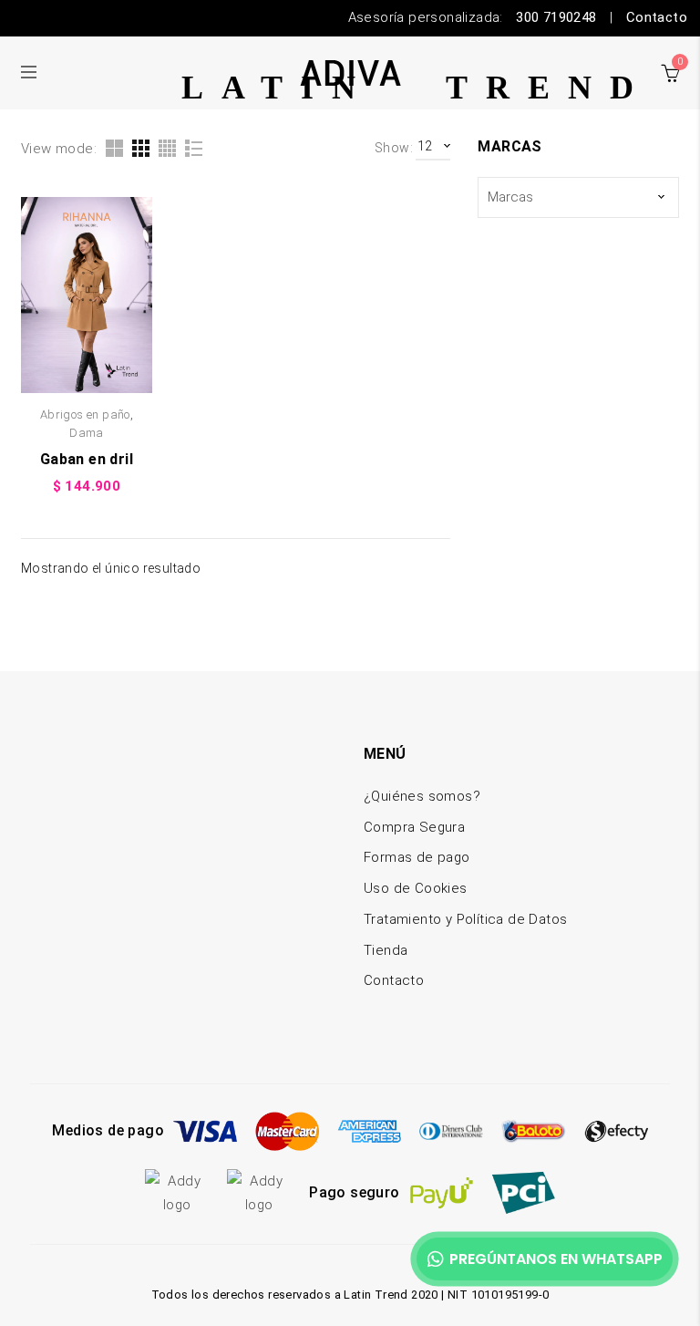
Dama (86, 433)
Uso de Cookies (416, 888)
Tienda (385, 950)
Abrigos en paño (85, 414)
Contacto (656, 17)
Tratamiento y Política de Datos (465, 919)
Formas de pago (417, 857)
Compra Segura (414, 827)
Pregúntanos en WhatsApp (556, 1258)
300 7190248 (556, 17)
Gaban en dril (86, 459)
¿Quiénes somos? (422, 796)
